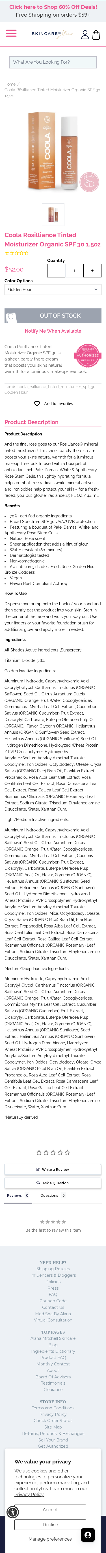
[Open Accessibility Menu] (13, 1512)
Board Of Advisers (53, 1377)
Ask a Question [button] (55, 1182)
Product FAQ (53, 1357)
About (53, 1370)
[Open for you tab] (88, 1535)
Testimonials (53, 1383)
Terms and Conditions (53, 1407)
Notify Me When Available (53, 331)
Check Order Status (53, 1420)
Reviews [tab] (14, 1195)
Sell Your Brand (53, 1440)
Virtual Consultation (53, 1320)
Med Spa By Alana (53, 1313)
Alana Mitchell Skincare (53, 1338)
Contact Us (53, 1307)
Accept (50, 1509)
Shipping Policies (53, 1268)
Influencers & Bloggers (53, 1275)
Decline (50, 1524)
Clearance (53, 1389)
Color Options (19, 280)
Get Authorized (53, 1446)
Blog (53, 1344)
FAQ (53, 1294)
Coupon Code (53, 1300)
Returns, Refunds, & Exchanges (53, 1433)
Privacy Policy (53, 1414)
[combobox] (53, 62)
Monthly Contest (53, 1364)
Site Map (53, 1427)
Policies (53, 1281)
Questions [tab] (49, 1195)
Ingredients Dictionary (53, 1351)
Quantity (56, 260)
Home (10, 84)
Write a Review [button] (55, 1169)
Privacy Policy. (29, 1494)
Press (53, 1288)
